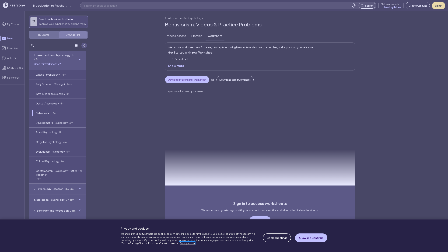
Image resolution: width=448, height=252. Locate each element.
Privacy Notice (187, 243)
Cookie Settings (277, 237)
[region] (224, 235)
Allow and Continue (311, 237)
